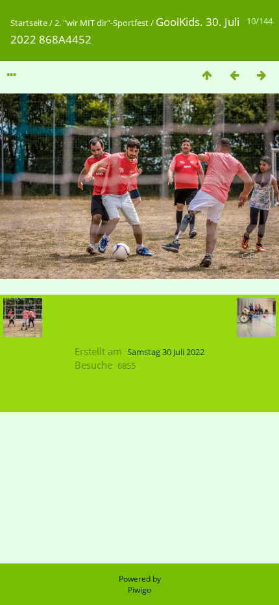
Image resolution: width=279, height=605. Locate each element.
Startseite (28, 23)
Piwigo (139, 589)
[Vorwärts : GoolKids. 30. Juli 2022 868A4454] (261, 75)
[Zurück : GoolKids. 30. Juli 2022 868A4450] (234, 75)
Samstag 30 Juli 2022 (165, 352)
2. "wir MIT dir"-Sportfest (102, 23)
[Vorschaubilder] (207, 75)
